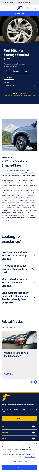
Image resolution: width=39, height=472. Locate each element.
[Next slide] (35, 382)
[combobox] (7, 71)
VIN (21, 95)
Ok (19, 468)
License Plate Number (11, 95)
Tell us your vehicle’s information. (14, 64)
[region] (19, 456)
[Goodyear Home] (19, 7)
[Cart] (34, 7)
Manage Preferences (19, 461)
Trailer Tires (31, 95)
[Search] (28, 7)
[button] (19, 354)
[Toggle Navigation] (3, 8)
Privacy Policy (30, 457)
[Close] (36, 443)
